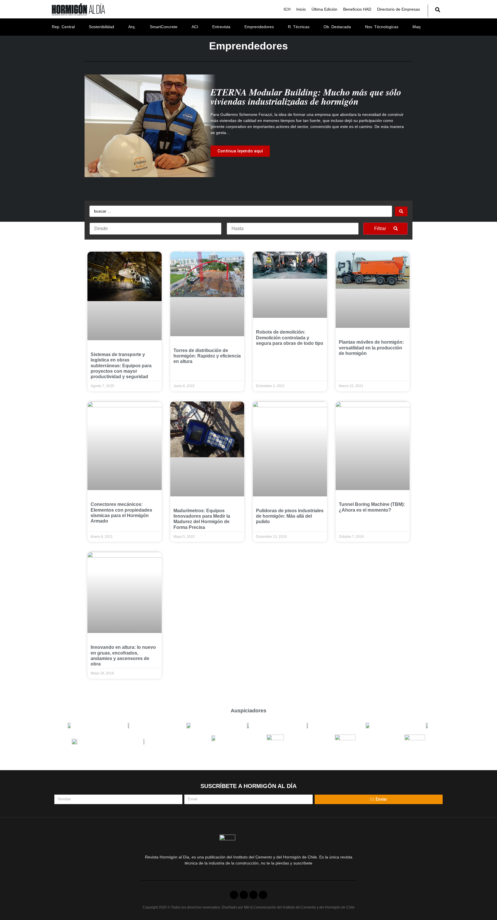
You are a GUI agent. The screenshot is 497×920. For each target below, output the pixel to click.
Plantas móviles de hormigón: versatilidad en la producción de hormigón (371, 347)
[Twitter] (244, 895)
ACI (195, 26)
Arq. (132, 26)
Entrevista (221, 26)
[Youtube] (253, 895)
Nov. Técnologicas (381, 26)
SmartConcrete (163, 26)
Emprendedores (259, 26)
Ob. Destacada (337, 26)
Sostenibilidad (101, 26)
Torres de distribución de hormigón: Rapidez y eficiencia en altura (207, 356)
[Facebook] (234, 895)
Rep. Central (63, 26)
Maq (416, 26)
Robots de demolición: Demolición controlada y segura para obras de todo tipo (289, 337)
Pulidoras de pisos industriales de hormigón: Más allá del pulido (290, 516)
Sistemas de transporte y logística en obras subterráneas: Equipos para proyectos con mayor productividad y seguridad (121, 365)
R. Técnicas (298, 26)
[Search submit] (401, 211)
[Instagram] (263, 895)
